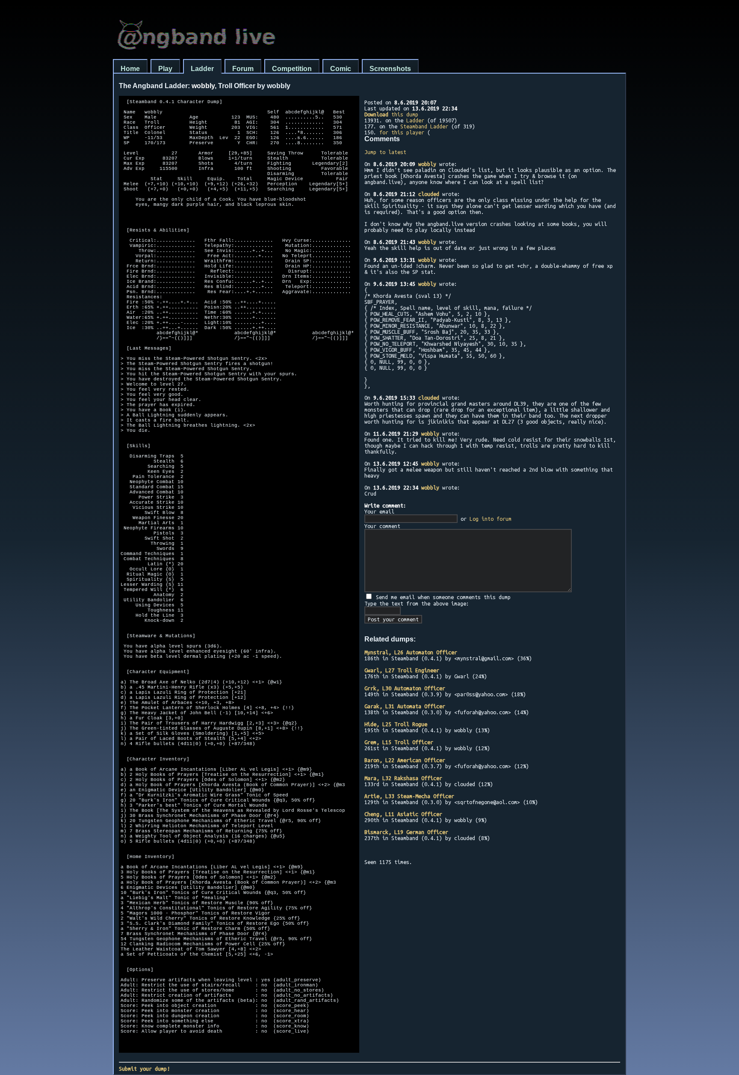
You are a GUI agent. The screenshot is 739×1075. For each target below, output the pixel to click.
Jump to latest (385, 152)
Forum (243, 68)
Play (165, 68)
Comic (340, 68)
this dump (391, 114)
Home (130, 68)
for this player (401, 132)
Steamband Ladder (424, 126)
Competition (292, 68)
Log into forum (490, 519)
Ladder (202, 68)
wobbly (427, 164)
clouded (428, 194)
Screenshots (390, 68)
